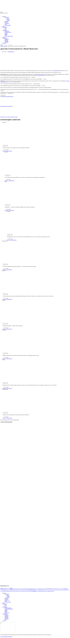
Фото (6, 24)
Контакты (4, 43)
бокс (32, 591)
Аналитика (7, 23)
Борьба (6, 34)
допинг (37, 591)
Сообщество (5, 38)
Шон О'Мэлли (29, 591)
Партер (6, 33)
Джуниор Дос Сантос (60, 588)
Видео (4, 26)
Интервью (7, 21)
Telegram (6, 41)
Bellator (8, 19)
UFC (8, 18)
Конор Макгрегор (31, 589)
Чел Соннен (25, 591)
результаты (45, 591)
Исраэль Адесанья (16, 589)
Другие (8, 20)
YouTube (6, 40)
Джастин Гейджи (5, 96)
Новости (4, 16)
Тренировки (5, 30)
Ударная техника (8, 32)
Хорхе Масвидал (17, 591)
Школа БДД (7, 31)
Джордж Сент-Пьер (54, 588)
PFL (5, 28)
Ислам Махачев (11, 589)
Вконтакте (7, 39)
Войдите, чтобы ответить (9, 180)
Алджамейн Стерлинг (16, 588)
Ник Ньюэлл (11, 96)
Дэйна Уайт (65, 588)
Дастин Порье (40, 588)
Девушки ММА (8, 25)
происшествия (41, 591)
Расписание (5, 27)
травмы (48, 591)
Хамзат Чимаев (13, 591)
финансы (51, 591)
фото (53, 591)
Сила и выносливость (9, 36)
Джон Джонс (49, 588)
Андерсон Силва (31, 588)
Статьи (4, 37)
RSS (5, 619)
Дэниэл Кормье (2, 589)
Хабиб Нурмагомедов (6, 591)
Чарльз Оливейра (21, 591)
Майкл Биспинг (41, 589)
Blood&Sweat (6, 588)
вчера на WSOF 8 (41, 75)
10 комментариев (11, 51)
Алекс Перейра (21, 588)
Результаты (7, 17)
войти (6, 419)
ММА (6, 35)
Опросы (6, 22)
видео (34, 591)
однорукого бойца (56, 70)
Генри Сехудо (36, 588)
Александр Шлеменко (26, 588)
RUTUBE (6, 42)
